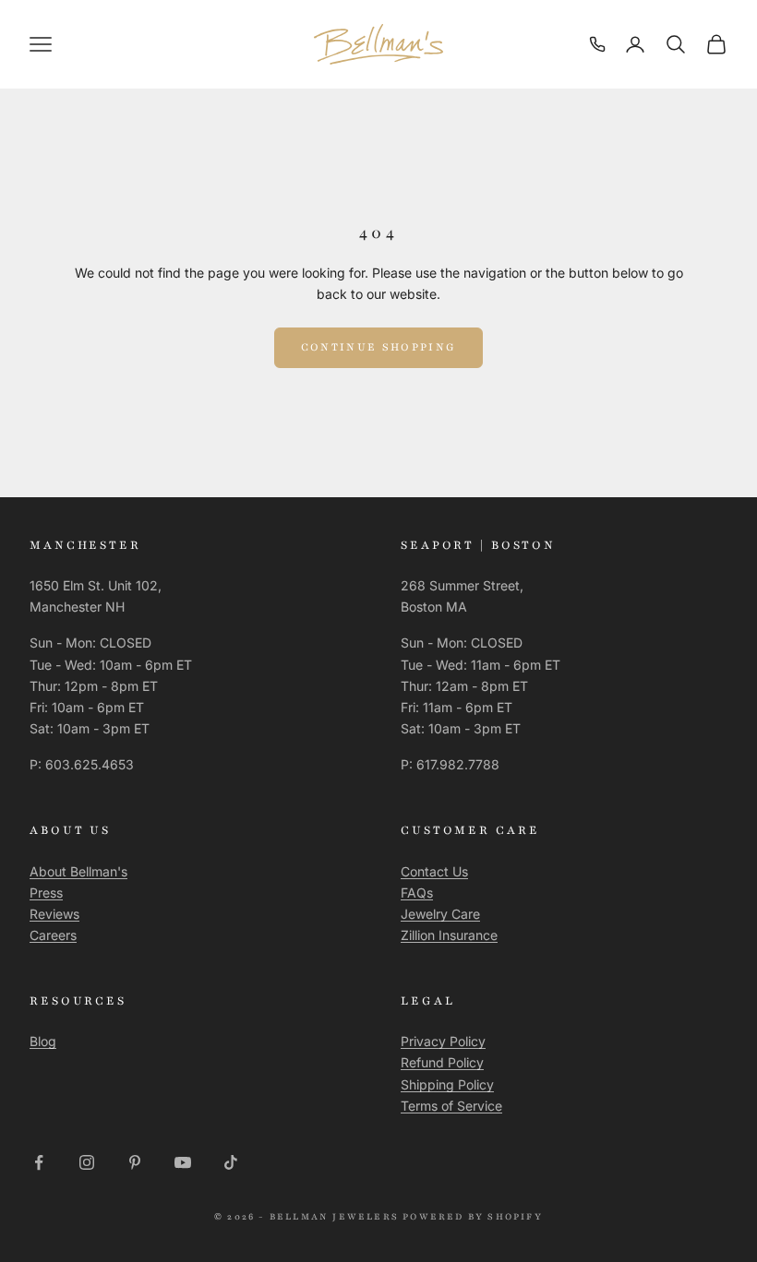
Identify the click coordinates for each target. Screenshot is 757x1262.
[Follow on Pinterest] (135, 1162)
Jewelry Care (440, 914)
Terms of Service (451, 1105)
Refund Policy (442, 1062)
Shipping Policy (447, 1084)
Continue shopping (379, 346)
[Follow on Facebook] (39, 1162)
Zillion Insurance (449, 935)
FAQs (417, 892)
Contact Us (434, 871)
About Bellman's (78, 871)
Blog (43, 1041)
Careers (53, 935)
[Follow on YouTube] (183, 1162)
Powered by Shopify (473, 1216)
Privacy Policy (443, 1041)
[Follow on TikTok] (231, 1162)
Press (46, 892)
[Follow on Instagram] (87, 1162)
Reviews (54, 914)
